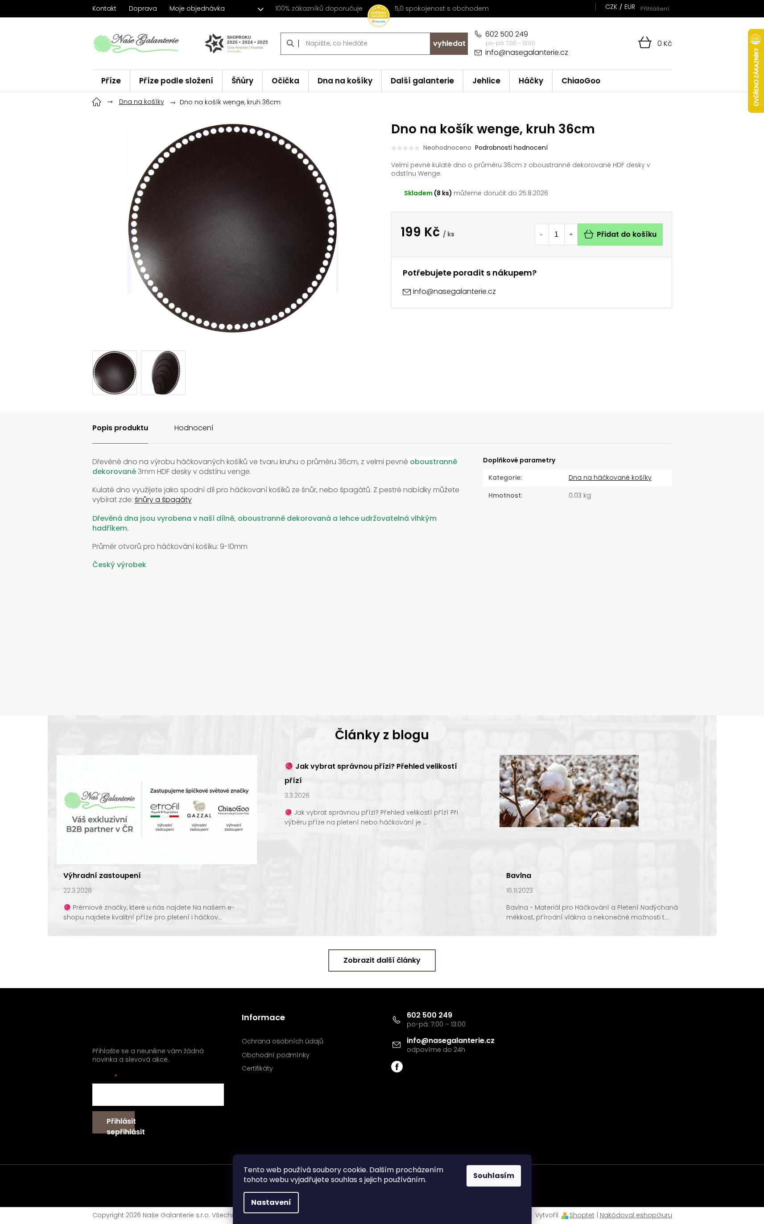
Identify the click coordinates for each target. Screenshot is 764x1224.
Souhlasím (493, 1175)
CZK (611, 7)
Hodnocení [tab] (193, 428)
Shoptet (582, 1215)
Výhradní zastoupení (102, 875)
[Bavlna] (569, 790)
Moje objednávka (197, 8)
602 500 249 (429, 1015)
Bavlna (518, 875)
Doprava (143, 8)
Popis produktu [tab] (120, 428)
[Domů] (96, 100)
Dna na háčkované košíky (610, 477)
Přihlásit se (121, 1124)
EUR (629, 7)
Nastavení (271, 1202)
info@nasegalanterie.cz (451, 1040)
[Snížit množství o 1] (541, 234)
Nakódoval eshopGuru (636, 1215)
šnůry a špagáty (163, 500)
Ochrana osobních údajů (282, 1041)
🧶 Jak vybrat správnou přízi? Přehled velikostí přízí (371, 773)
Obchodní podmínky (276, 1055)
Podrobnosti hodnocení (511, 148)
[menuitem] (111, 81)
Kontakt (104, 8)
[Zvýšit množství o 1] (571, 234)
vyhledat (449, 43)
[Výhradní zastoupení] (157, 808)
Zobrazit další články (382, 960)
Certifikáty (257, 1068)
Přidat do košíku (627, 234)
